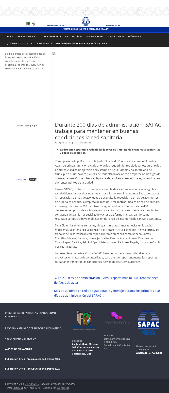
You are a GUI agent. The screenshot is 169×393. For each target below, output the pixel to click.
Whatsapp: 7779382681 (149, 352)
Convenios (42, 43)
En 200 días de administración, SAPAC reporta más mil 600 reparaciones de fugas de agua (106, 280)
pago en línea (73, 36)
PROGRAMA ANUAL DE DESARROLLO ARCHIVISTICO (33, 328)
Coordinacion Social (84, 142)
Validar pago (94, 36)
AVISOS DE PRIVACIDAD (18, 349)
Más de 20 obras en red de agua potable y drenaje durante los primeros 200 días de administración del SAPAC (107, 293)
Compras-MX (22, 179)
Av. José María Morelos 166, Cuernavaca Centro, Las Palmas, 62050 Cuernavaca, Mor (86, 348)
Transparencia (51, 36)
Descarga (33, 179)
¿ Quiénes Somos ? (18, 43)
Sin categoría (63, 118)
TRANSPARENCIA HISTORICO (20, 339)
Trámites (133, 36)
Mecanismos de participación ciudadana (81, 43)
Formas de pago (28, 36)
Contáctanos (115, 36)
